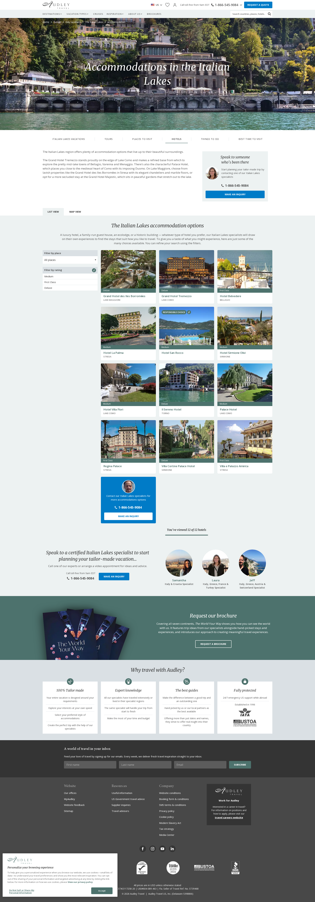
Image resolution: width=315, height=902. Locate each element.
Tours (109, 139)
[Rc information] (189, 312)
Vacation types (77, 13)
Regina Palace (112, 466)
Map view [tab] (75, 211)
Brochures (154, 13)
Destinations (51, 13)
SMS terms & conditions (172, 805)
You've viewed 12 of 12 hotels (186, 530)
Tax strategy (166, 828)
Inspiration (114, 13)
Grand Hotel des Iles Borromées (124, 296)
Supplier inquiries (121, 805)
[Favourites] (167, 5)
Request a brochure (213, 644)
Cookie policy (166, 816)
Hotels (176, 139)
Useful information (122, 793)
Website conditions (170, 793)
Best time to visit (251, 139)
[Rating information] (94, 270)
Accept (102, 890)
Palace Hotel (228, 409)
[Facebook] (142, 848)
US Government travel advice (128, 799)
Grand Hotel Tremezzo (177, 296)
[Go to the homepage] (56, 5)
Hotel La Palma (113, 353)
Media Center (166, 834)
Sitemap (68, 811)
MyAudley (69, 799)
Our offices (70, 793)
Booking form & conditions (174, 799)
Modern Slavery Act (170, 823)
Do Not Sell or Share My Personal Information (21, 891)
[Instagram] (152, 848)
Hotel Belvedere (230, 296)
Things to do (210, 139)
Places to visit (142, 139)
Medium (48, 276)
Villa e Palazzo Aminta (234, 466)
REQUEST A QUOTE (258, 4)
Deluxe (48, 287)
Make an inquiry (235, 194)
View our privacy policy (80, 882)
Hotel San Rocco (172, 353)
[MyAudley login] (175, 5)
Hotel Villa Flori (113, 409)
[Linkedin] (172, 848)
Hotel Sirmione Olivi (233, 353)
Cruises (98, 13)
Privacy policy (166, 811)
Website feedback (74, 805)
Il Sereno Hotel (171, 409)
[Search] (269, 14)
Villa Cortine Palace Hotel (178, 466)
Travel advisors (120, 811)
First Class (50, 282)
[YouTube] (162, 848)
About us (134, 13)
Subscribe (240, 764)
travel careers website (229, 817)
